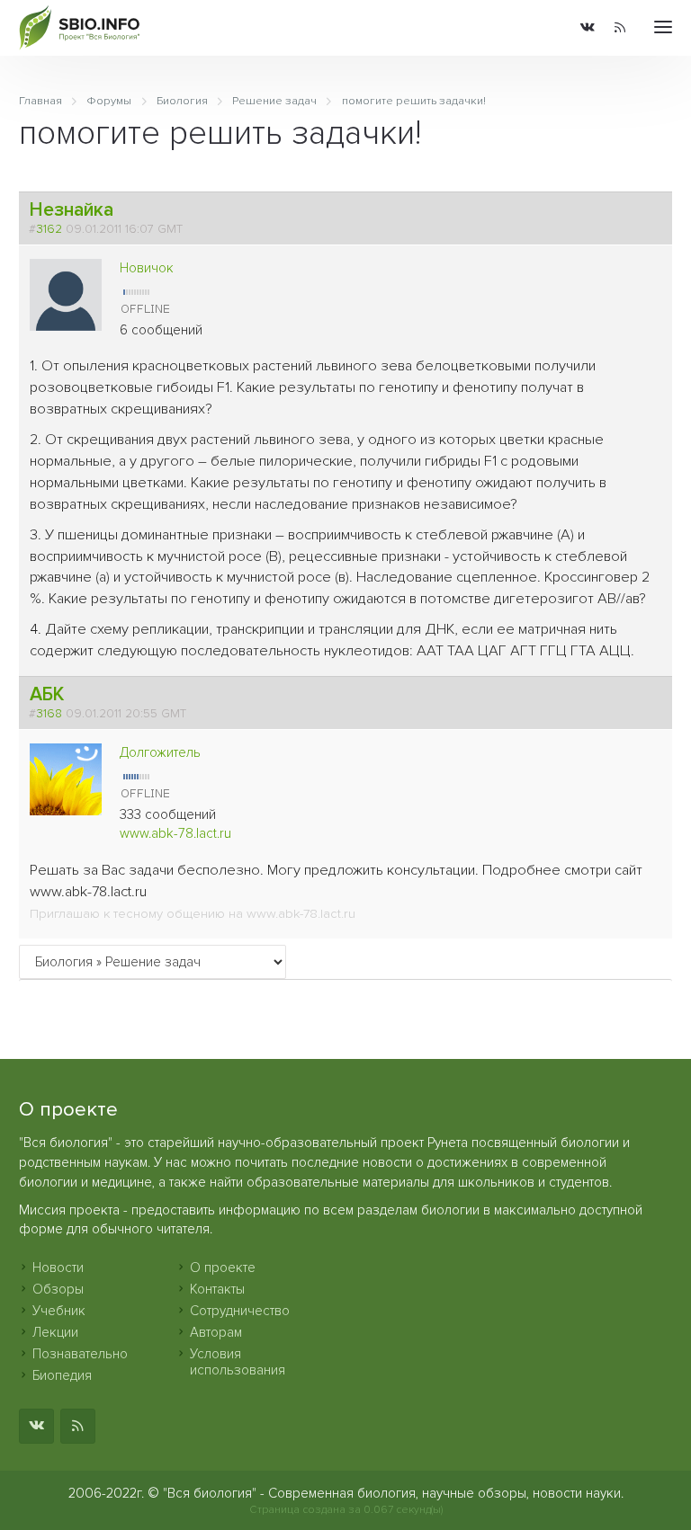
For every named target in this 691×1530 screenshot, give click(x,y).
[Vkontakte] (587, 28)
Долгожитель (160, 752)
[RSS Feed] (620, 28)
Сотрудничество (240, 1311)
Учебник (58, 1311)
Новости (58, 1267)
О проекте (223, 1267)
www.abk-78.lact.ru (175, 833)
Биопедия (62, 1375)
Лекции (55, 1332)
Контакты (217, 1289)
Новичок (147, 268)
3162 (49, 229)
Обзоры (58, 1289)
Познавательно (80, 1354)
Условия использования (237, 1362)
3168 (49, 714)
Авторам (216, 1332)
